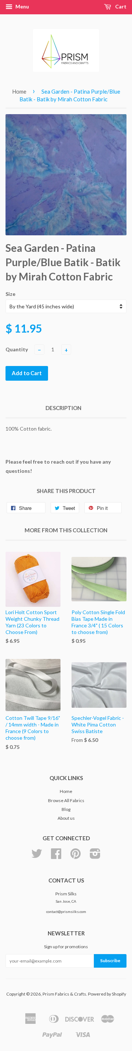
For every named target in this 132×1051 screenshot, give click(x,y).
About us (66, 818)
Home (19, 91)
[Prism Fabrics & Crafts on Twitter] (36, 856)
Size (10, 294)
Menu (21, 6)
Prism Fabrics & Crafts (64, 994)
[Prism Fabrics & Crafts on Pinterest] (75, 856)
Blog (66, 809)
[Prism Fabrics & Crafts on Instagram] (95, 856)
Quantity (17, 349)
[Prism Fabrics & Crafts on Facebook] (56, 856)
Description (63, 408)
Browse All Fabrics (66, 800)
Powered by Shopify (107, 994)
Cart (120, 6)
